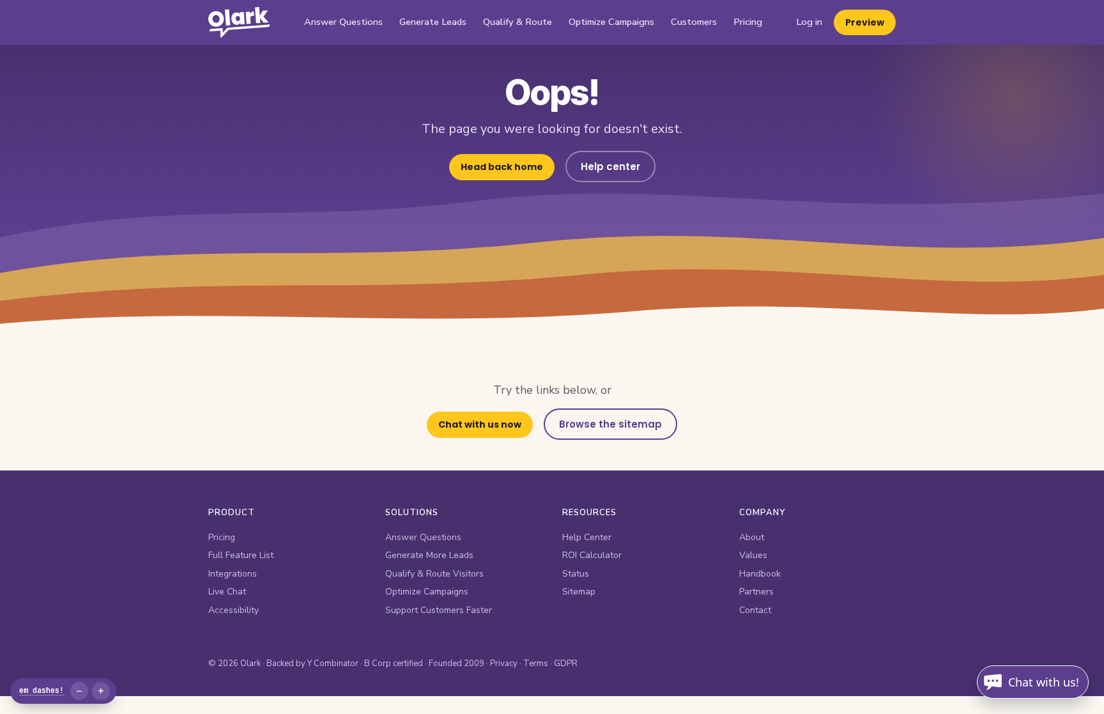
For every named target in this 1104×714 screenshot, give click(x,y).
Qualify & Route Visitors (434, 574)
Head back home (502, 166)
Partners (756, 592)
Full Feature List (240, 555)
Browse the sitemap (610, 424)
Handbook (760, 574)
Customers (694, 21)
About (751, 537)
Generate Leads (432, 21)
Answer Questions (343, 21)
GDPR (566, 663)
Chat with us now (479, 424)
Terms (535, 663)
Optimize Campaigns (611, 21)
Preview (864, 22)
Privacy (504, 663)
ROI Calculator (592, 555)
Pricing (747, 21)
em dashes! (41, 690)
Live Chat (227, 592)
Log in (809, 21)
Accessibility (233, 610)
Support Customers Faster (438, 610)
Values (753, 555)
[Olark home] (239, 22)
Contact (755, 610)
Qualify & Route (517, 21)
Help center (610, 166)
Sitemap (578, 592)
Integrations (232, 574)
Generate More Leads (429, 555)
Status (575, 574)
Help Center (586, 537)
